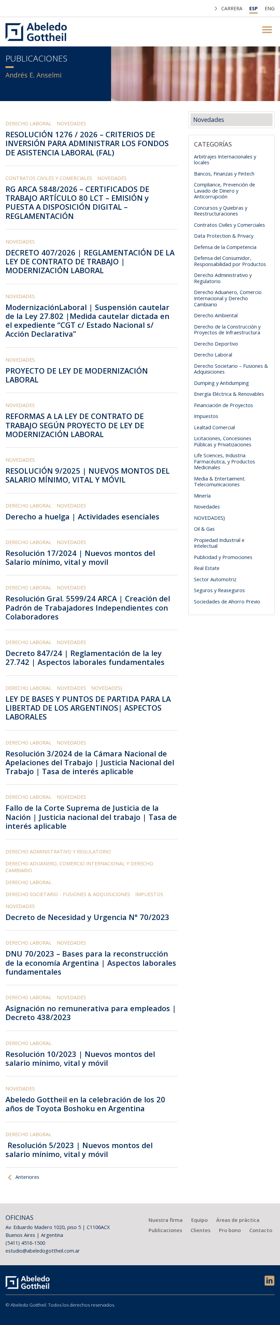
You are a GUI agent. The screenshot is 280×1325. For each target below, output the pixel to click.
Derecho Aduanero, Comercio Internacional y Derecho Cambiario (79, 867)
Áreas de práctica (238, 1219)
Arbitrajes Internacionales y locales (225, 159)
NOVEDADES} (106, 687)
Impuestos (149, 894)
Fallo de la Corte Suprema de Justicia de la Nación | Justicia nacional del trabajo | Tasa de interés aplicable (91, 817)
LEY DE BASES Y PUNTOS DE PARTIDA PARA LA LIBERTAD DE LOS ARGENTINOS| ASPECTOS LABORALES (88, 708)
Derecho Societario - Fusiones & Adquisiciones (67, 894)
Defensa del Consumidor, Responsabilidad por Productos (230, 260)
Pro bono (230, 1230)
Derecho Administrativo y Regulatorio (58, 851)
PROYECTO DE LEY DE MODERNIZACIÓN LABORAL (76, 375)
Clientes (200, 1230)
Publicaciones (165, 1230)
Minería (202, 495)
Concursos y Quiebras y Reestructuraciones (220, 210)
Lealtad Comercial (214, 427)
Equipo (199, 1219)
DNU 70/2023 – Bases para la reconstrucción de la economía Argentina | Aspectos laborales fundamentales (90, 963)
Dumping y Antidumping (221, 382)
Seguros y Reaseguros (219, 590)
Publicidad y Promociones (223, 557)
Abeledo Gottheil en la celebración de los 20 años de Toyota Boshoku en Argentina (85, 1103)
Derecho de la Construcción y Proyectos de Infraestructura (227, 329)
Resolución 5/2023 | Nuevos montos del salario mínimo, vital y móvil (79, 1149)
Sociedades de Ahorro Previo (227, 601)
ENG (270, 8)
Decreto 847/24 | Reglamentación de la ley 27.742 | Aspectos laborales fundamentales (85, 657)
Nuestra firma (166, 1219)
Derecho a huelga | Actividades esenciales (82, 516)
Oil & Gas (204, 528)
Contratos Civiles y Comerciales (48, 178)
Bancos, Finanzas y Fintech (224, 173)
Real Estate (207, 567)
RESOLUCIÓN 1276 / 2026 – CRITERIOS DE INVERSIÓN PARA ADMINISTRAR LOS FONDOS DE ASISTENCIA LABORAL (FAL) (87, 143)
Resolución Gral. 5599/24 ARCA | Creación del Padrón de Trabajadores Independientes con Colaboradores (87, 608)
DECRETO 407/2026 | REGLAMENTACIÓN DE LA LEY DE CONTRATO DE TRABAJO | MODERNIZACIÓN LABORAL (89, 262)
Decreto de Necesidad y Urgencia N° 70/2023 (88, 917)
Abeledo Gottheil (36, 31)
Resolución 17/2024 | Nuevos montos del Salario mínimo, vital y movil (80, 557)
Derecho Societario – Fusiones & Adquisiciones (231, 368)
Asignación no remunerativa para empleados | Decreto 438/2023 (90, 1012)
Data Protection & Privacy (223, 235)
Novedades (71, 123)
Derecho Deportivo (216, 343)
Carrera (231, 8)
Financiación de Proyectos (223, 405)
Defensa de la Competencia (225, 246)
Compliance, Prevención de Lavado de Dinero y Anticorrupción (224, 190)
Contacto (260, 1230)
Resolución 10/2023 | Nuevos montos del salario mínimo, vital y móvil (80, 1058)
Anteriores (27, 1176)
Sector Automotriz (215, 579)
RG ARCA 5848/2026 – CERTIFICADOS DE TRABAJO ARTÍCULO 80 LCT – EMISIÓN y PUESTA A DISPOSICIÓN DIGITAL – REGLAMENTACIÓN (77, 202)
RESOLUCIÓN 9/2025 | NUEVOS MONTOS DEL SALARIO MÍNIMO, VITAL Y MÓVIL (87, 475)
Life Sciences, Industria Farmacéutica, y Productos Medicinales (224, 461)
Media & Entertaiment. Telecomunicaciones (220, 481)
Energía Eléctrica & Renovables (229, 393)
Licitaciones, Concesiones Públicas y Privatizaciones (222, 441)
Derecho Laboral (28, 123)
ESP (253, 8)
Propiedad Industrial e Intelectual (219, 542)
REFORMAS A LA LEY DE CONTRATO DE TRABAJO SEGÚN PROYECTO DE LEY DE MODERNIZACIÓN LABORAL (74, 425)
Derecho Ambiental (216, 315)
